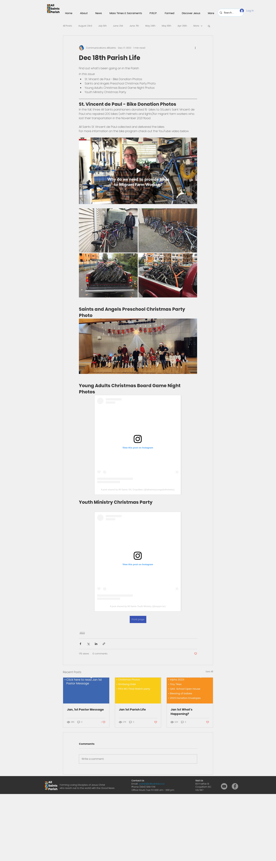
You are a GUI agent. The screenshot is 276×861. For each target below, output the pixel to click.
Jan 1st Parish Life (132, 709)
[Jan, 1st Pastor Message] (86, 690)
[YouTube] (224, 786)
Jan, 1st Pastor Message (85, 709)
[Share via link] (103, 643)
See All (209, 671)
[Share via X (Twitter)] (88, 643)
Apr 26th (182, 25)
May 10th (166, 25)
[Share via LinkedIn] (96, 643)
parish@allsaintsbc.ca (151, 783)
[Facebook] (235, 786)
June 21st (118, 25)
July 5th (102, 25)
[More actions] (195, 48)
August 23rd (85, 25)
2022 (82, 632)
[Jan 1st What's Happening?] (190, 690)
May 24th (150, 25)
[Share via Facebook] (80, 643)
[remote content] (138, 445)
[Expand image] (108, 230)
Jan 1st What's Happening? (181, 711)
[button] (209, 26)
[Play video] (138, 171)
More (196, 25)
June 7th (134, 25)
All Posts (67, 25)
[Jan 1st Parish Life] (138, 690)
